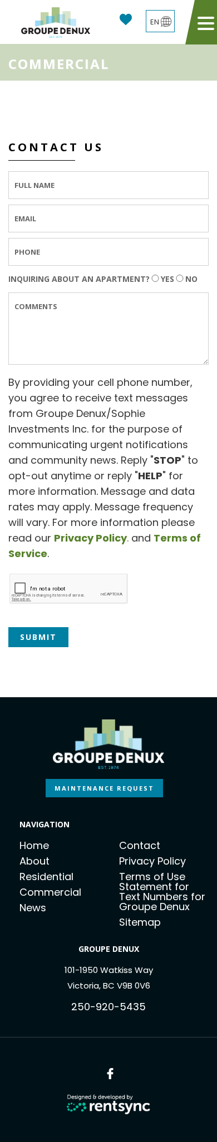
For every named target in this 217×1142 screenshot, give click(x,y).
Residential (46, 876)
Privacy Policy (152, 861)
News (32, 908)
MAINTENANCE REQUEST (104, 788)
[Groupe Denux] (55, 22)
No (191, 279)
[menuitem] (64, 845)
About (34, 861)
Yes (167, 279)
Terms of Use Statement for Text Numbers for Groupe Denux (162, 891)
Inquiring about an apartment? (79, 279)
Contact (139, 845)
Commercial (50, 892)
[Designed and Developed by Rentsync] (108, 1105)
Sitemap (140, 922)
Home (34, 845)
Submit (38, 637)
